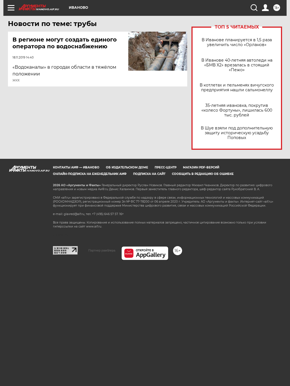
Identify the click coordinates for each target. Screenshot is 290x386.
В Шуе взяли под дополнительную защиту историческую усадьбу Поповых (237, 133)
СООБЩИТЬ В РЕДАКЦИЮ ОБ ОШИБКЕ (203, 174)
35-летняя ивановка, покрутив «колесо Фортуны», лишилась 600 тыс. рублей (236, 110)
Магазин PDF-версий (201, 167)
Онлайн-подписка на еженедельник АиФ (90, 174)
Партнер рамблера (101, 250)
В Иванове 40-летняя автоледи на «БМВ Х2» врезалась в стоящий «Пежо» (236, 65)
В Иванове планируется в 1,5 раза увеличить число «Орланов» (237, 42)
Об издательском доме (127, 167)
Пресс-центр (165, 167)
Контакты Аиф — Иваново (76, 167)
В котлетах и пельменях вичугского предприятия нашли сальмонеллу (237, 87)
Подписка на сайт (149, 174)
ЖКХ (16, 80)
